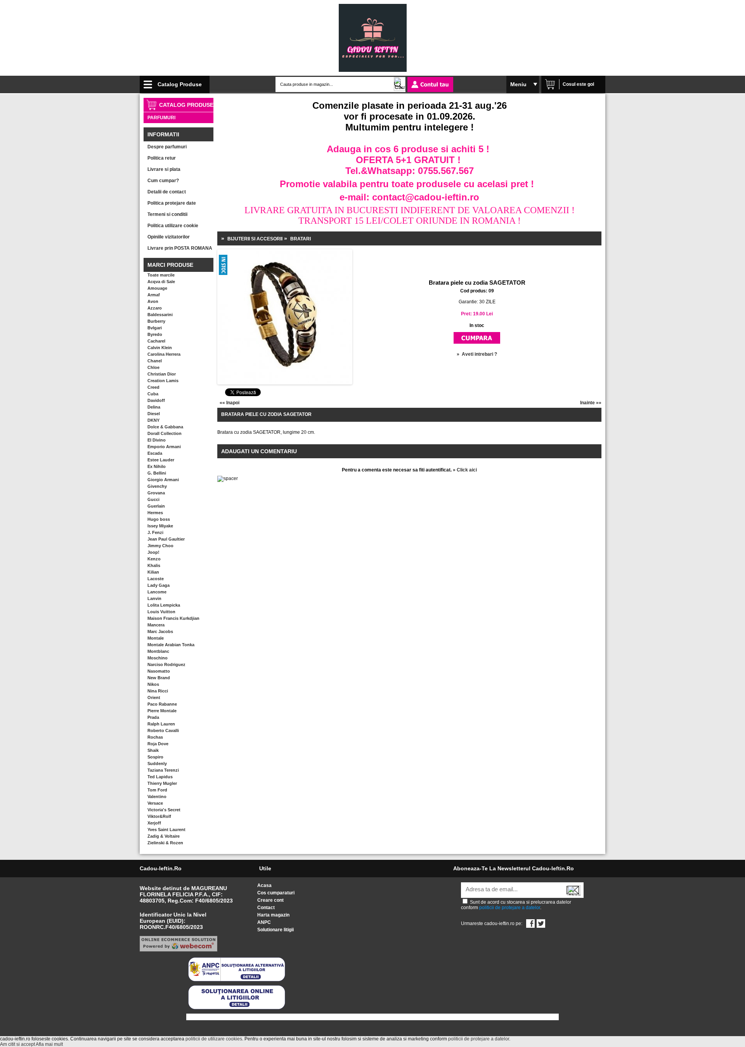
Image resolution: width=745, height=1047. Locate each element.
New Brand (158, 677)
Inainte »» (590, 402)
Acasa (264, 885)
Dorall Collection (164, 433)
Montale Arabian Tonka (170, 644)
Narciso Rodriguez (166, 664)
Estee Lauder (160, 459)
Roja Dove (157, 743)
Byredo (154, 334)
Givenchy (157, 486)
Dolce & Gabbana (165, 426)
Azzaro (154, 308)
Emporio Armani (164, 446)
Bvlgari (154, 327)
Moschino (157, 658)
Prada (153, 717)
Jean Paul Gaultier (166, 539)
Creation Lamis (162, 380)
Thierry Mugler (162, 783)
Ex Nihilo (156, 466)
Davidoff (156, 400)
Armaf (153, 294)
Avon (152, 301)
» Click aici (465, 470)
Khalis (153, 565)
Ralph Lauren (161, 724)
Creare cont (270, 900)
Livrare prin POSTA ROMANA (179, 248)
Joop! (153, 552)
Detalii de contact (166, 192)
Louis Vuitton (161, 611)
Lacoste (155, 578)
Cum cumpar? (163, 180)
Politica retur (161, 158)
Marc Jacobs (160, 631)
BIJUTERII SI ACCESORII (254, 239)
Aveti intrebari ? (479, 354)
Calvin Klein (159, 347)
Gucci (153, 499)
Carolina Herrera (163, 354)
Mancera (156, 625)
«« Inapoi (229, 402)
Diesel (153, 413)
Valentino (156, 796)
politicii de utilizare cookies (213, 1039)
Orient (153, 697)
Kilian (153, 572)
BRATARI (300, 239)
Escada (154, 453)
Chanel (154, 360)
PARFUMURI (161, 117)
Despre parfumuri (167, 147)
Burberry (156, 321)
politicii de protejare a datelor (509, 907)
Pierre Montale (162, 710)
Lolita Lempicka (163, 605)
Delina (153, 407)
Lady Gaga (158, 585)
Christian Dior (161, 374)
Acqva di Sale (161, 281)
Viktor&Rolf (159, 816)
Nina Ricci (157, 691)
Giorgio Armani (163, 479)
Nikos (153, 684)
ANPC (264, 922)
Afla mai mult (49, 1044)
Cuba (152, 393)
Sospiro (155, 757)
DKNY (153, 420)
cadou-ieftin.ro (161, 868)
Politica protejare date (171, 203)
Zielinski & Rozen (165, 842)
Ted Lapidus (160, 776)
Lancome (156, 592)
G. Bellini (156, 473)
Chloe (153, 367)
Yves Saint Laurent (166, 829)
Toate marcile (161, 275)
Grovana (156, 492)
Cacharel (156, 341)
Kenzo (154, 559)
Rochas (155, 737)
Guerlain (156, 506)
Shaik (153, 750)
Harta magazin (273, 915)
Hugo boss (158, 519)
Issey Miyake (160, 526)
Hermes (155, 512)
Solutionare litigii (275, 929)
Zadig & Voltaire (163, 836)
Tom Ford (157, 790)
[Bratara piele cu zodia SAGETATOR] (244, 296)
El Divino (156, 440)
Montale (155, 638)
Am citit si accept (17, 1044)
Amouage (157, 288)
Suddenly (157, 763)
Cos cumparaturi (276, 893)
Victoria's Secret (163, 809)
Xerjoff (154, 823)
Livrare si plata (163, 169)
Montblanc (158, 651)
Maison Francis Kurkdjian (173, 618)
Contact (266, 907)
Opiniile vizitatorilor (168, 237)
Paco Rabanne (162, 704)
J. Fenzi (155, 532)
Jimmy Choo (160, 545)
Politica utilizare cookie (172, 225)
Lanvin (154, 598)
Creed (153, 387)
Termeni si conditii (167, 214)
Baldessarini (160, 314)
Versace (155, 803)
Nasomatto (158, 671)
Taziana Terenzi (163, 770)
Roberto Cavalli (163, 730)
